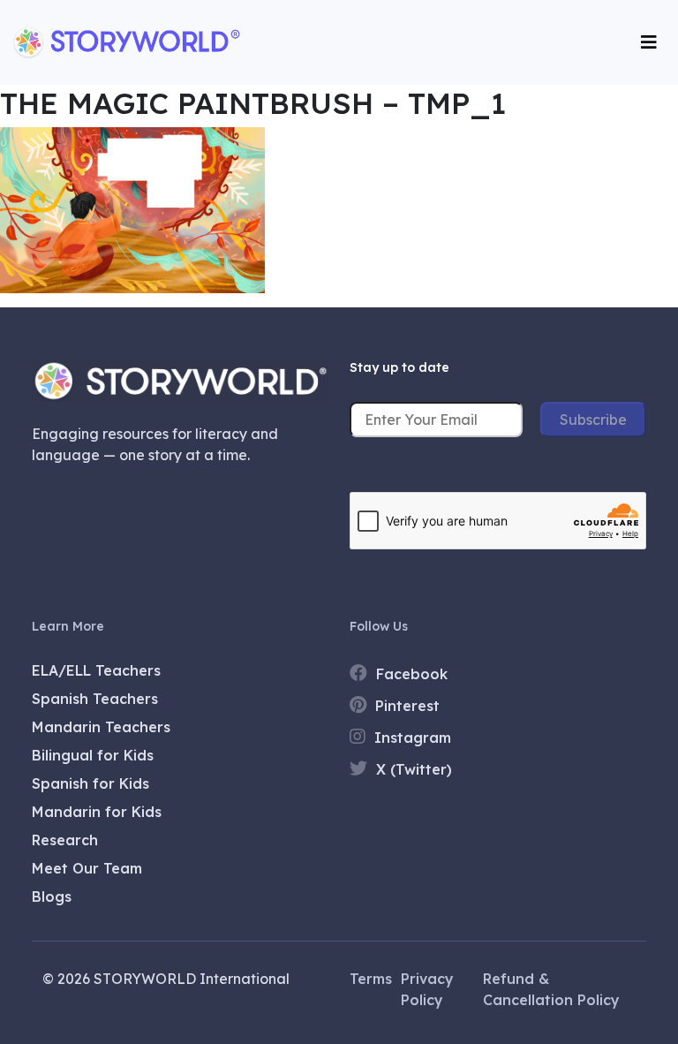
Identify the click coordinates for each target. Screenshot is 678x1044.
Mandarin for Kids (97, 812)
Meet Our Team (87, 868)
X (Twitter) (412, 769)
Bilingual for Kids (93, 755)
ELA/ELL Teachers (96, 670)
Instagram (410, 737)
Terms (371, 978)
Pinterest (405, 706)
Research (65, 840)
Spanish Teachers (95, 698)
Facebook (410, 674)
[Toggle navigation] (648, 42)
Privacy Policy (427, 989)
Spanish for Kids (90, 783)
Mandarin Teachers (101, 727)
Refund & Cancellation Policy (551, 989)
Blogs (52, 896)
